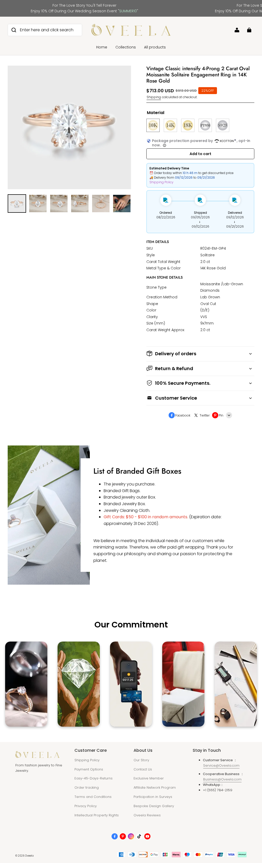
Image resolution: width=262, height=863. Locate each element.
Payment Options (88, 769)
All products (155, 47)
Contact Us (143, 769)
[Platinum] (205, 125)
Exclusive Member (149, 778)
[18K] (187, 125)
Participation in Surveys (153, 796)
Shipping (154, 97)
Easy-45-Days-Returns (93, 778)
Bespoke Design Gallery (154, 806)
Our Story (141, 760)
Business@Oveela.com (222, 779)
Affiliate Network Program (155, 787)
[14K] (170, 125)
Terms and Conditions (93, 796)
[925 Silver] (222, 125)
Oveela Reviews (147, 815)
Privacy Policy (85, 806)
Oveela (29, 856)
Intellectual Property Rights (96, 815)
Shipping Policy (161, 182)
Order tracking (86, 787)
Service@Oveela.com (221, 765)
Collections (125, 47)
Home (101, 47)
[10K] (153, 125)
